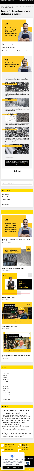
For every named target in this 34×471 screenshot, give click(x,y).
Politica (17, 464)
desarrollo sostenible (7, 435)
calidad (6, 410)
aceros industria (16, 50)
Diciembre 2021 (6, 392)
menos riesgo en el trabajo (21, 433)
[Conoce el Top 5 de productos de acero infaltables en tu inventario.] (17, 226)
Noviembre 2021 (6, 394)
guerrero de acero (18, 428)
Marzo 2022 (5, 386)
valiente (27, 435)
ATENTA (20, 0)
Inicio (2, 6)
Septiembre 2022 (7, 384)
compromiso (7, 425)
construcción (6, 416)
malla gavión (18, 426)
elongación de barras (17, 423)
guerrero (4, 436)
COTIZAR (31, 0)
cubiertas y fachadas (14, 416)
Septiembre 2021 (7, 399)
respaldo (7, 413)
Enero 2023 (5, 381)
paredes (22, 425)
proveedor (14, 429)
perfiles (25, 415)
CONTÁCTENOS (4, 0)
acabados (23, 429)
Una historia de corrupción (8, 297)
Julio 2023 (5, 375)
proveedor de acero (7, 429)
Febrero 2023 (6, 379)
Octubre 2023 (6, 373)
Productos (12, 47)
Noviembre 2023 (6, 371)
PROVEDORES (24, 0)
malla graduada (10, 426)
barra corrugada (10, 433)
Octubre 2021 (6, 397)
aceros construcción (25, 50)
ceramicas (17, 430)
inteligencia (10, 436)
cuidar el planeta (16, 435)
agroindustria (6, 428)
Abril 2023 (5, 377)
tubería (5, 50)
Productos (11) (5, 204)
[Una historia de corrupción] (17, 284)
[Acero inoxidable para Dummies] (17, 313)
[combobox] (17, 183)
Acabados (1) (5, 194)
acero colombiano (20, 413)
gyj (21, 416)
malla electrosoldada (19, 418)
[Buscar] (30, 183)
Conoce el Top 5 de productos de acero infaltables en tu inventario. (16, 240)
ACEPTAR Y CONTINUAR (13, 467)
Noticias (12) (5, 196)
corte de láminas (23, 420)
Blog (6, 6)
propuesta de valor (18, 436)
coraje (22, 435)
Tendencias (10, 6)
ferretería (16, 425)
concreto (23, 430)
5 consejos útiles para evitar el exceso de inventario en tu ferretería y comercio (16, 356)
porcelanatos (6, 430)
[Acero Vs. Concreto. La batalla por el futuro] (17, 256)
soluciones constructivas (8, 415)
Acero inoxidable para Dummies (10, 326)
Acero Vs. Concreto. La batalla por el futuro (12, 268)
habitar (29, 433)
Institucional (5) (5, 202)
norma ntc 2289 (11, 432)
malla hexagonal (25, 426)
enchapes (12, 430)
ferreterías (25, 428)
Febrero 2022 (6, 388)
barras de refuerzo (20, 432)
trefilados (10, 50)
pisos (19, 429)
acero (24, 416)
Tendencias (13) (6, 199)
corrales (11, 428)
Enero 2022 (5, 390)
